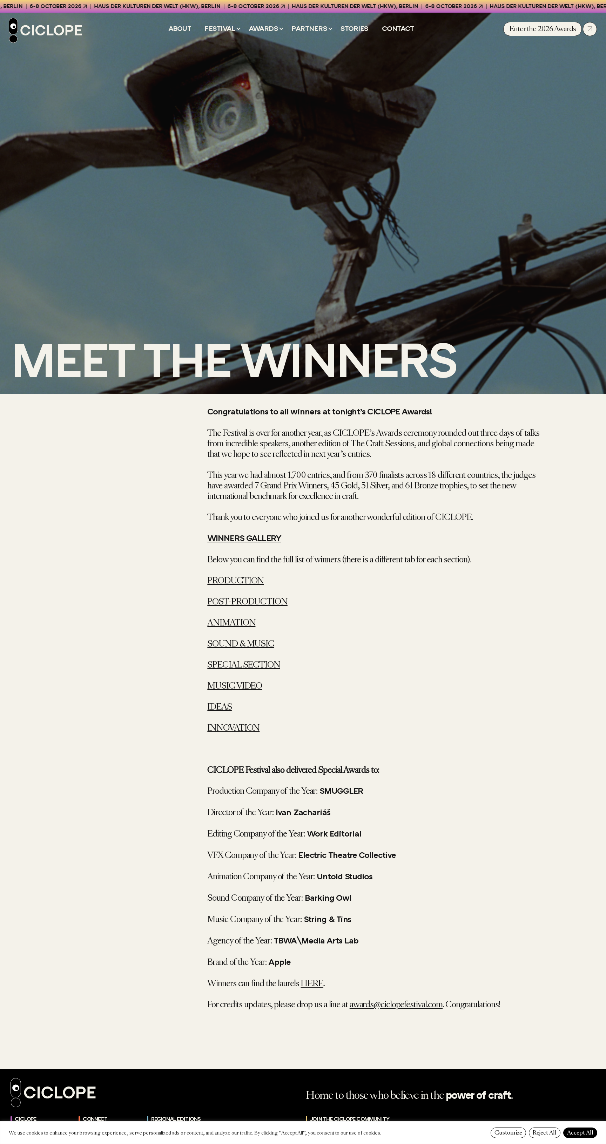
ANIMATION (231, 622)
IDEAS (219, 706)
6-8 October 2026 (218, 6)
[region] (303, 1132)
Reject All (545, 1132)
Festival (219, 29)
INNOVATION (233, 727)
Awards (263, 29)
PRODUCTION (235, 580)
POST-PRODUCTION (247, 601)
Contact (398, 29)
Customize (508, 1132)
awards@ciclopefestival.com (396, 1004)
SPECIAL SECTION (243, 664)
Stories (355, 29)
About (179, 29)
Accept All (580, 1132)
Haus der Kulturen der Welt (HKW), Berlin (122, 6)
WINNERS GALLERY (244, 538)
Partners (309, 29)
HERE (312, 983)
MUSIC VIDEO (234, 685)
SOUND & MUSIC (240, 643)
